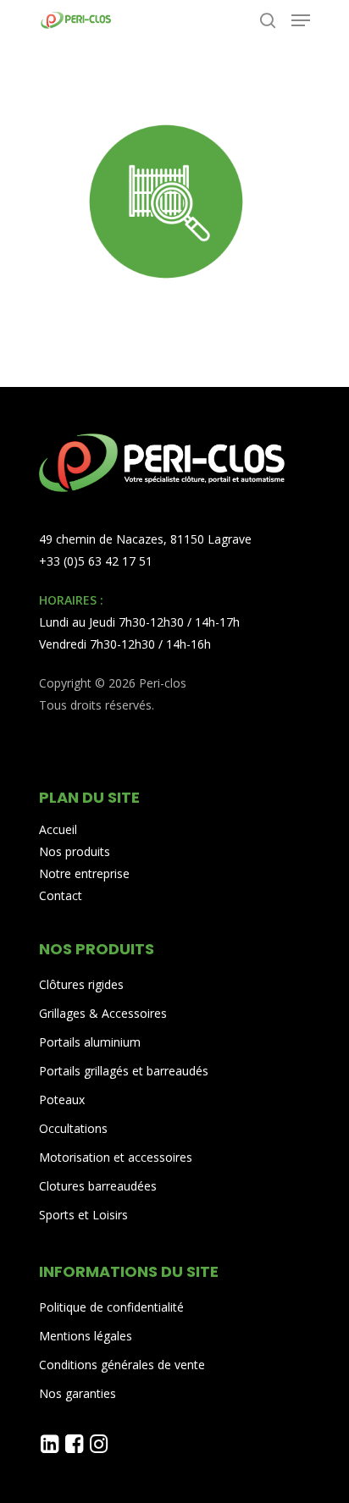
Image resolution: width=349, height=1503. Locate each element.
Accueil (58, 829)
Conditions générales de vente (122, 1365)
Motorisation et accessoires (115, 1157)
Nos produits (74, 851)
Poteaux (62, 1099)
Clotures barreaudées (98, 1186)
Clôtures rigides (81, 984)
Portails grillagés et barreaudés (123, 1071)
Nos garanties (77, 1393)
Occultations (73, 1128)
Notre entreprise (84, 873)
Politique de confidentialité (111, 1307)
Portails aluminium (91, 1042)
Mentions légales (85, 1336)
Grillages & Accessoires (103, 1013)
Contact (60, 895)
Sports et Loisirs (83, 1215)
